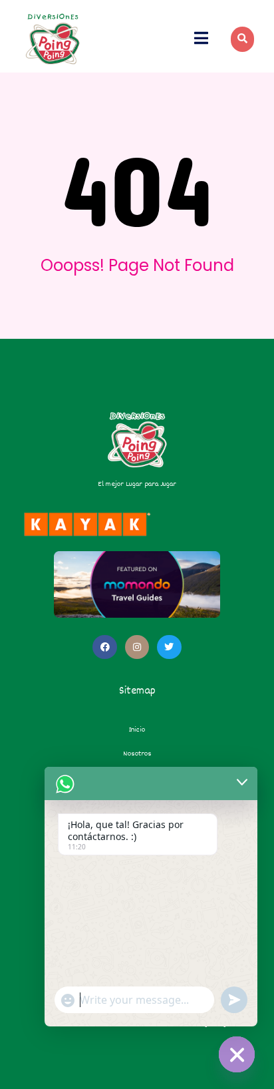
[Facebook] (104, 647)
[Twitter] (169, 647)
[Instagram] (137, 647)
